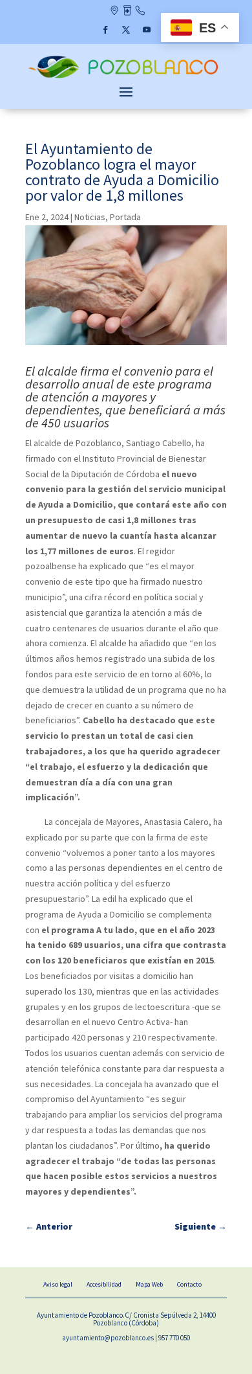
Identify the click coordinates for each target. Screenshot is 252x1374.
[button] (105, 30)
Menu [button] (126, 91)
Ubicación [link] (114, 11)
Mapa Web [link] (149, 1284)
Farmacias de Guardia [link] (127, 11)
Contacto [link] (140, 11)
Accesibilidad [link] (104, 1284)
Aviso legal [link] (57, 1284)
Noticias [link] (89, 217)
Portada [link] (125, 217)
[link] (126, 77)
